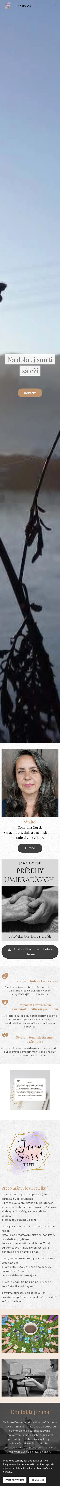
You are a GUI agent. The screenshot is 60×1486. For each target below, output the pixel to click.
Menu (55, 6)
